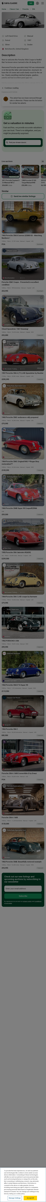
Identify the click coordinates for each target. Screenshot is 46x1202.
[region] (23, 1185)
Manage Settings (15, 1198)
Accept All (30, 1198)
